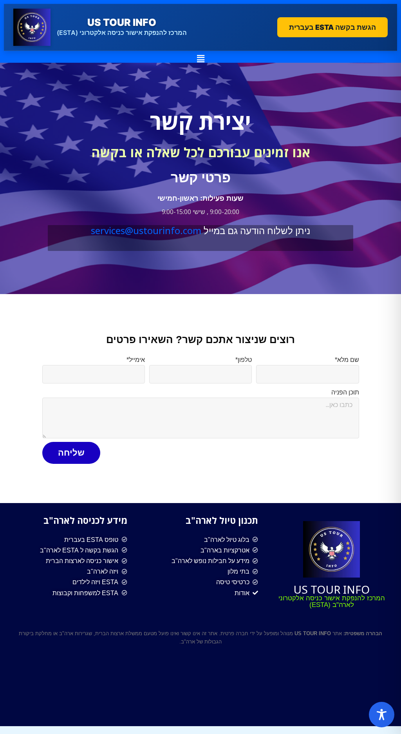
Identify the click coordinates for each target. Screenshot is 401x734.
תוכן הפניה (345, 392)
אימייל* (135, 359)
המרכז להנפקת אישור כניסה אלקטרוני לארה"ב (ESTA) (331, 601)
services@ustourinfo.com (146, 230)
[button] (200, 58)
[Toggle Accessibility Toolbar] (381, 714)
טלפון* (243, 359)
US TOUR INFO (331, 589)
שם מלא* (347, 359)
